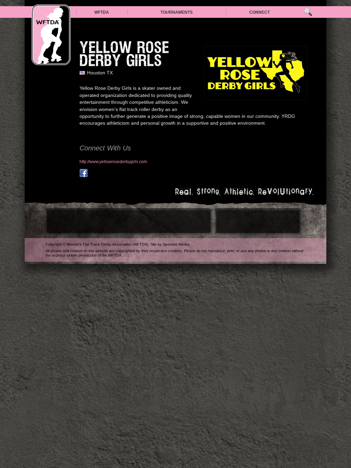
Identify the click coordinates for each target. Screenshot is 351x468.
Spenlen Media (176, 244)
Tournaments (176, 12)
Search (308, 12)
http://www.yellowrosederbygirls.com (113, 161)
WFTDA (101, 12)
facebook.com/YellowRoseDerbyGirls (84, 173)
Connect (259, 12)
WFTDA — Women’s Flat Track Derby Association (51, 34)
